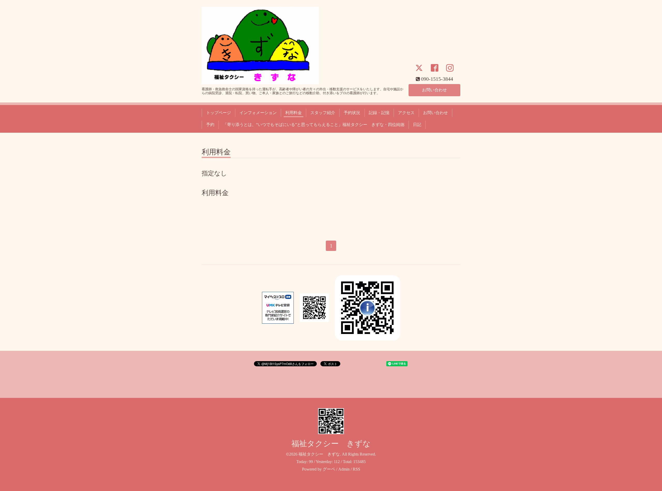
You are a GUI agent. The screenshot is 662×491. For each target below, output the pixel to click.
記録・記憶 (379, 112)
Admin (344, 469)
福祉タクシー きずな (331, 443)
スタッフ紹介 (322, 112)
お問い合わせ (434, 90)
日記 (417, 124)
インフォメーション (258, 112)
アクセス (406, 112)
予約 (210, 124)
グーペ (329, 469)
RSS (356, 469)
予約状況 (352, 112)
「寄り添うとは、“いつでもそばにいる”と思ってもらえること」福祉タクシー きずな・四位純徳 (313, 124)
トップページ (218, 112)
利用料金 (293, 112)
